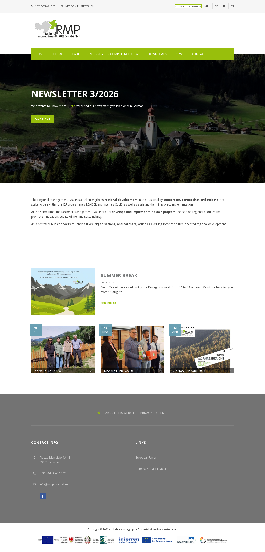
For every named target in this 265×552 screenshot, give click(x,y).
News (179, 54)
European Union (146, 457)
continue (42, 119)
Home (39, 54)
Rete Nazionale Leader (151, 469)
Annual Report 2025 (189, 371)
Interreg (96, 54)
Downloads (157, 54)
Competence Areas (125, 54)
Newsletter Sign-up (188, 6)
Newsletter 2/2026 (118, 371)
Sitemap (162, 413)
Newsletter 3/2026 (48, 371)
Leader (76, 54)
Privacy (146, 413)
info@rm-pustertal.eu (79, 6)
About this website (120, 413)
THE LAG (57, 54)
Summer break (119, 275)
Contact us (201, 54)
